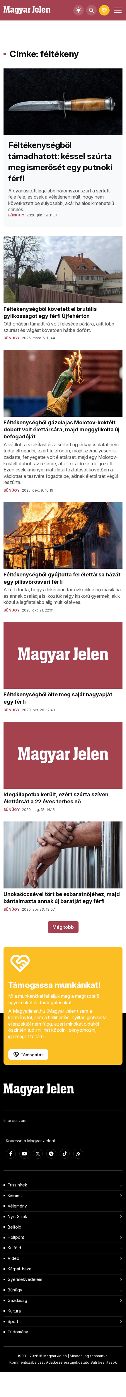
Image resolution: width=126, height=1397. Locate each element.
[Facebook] (11, 1154)
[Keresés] (91, 10)
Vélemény (17, 1205)
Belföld (14, 1226)
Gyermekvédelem (25, 1279)
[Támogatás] (104, 10)
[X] (38, 1154)
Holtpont (16, 1237)
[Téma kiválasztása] (78, 10)
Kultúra (14, 1310)
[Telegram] (51, 1154)
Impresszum (15, 1120)
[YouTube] (24, 1154)
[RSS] (78, 1154)
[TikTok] (65, 1154)
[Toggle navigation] (117, 10)
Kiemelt (15, 1195)
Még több (63, 927)
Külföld (14, 1247)
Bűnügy (15, 1289)
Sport (13, 1321)
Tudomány (18, 1331)
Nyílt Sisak (17, 1216)
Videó (13, 1258)
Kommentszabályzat (27, 1362)
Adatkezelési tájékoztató (67, 1362)
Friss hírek (17, 1184)
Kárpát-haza (19, 1268)
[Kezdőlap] (27, 10)
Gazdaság (17, 1300)
